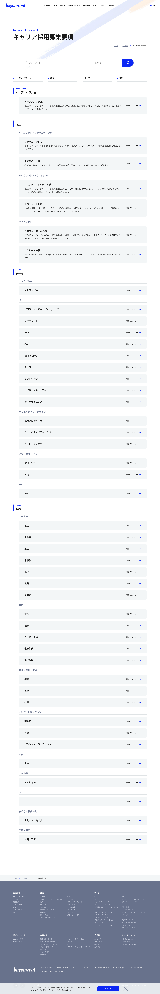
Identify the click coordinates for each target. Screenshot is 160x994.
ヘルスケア (44, 907)
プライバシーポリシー (47, 990)
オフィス (16, 907)
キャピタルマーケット (47, 917)
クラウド (125, 917)
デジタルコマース (128, 920)
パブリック (71, 910)
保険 (69, 897)
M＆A (124, 897)
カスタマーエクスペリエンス (104, 912)
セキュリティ (126, 925)
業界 (121, 78)
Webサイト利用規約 (118, 967)
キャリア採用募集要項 (47, 942)
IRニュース (98, 939)
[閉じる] (125, 989)
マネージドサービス (128, 928)
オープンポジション (23, 78)
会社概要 (16, 899)
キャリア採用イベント (47, 947)
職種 (52, 78)
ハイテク (43, 897)
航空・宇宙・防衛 (74, 915)
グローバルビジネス (101, 923)
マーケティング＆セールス (103, 925)
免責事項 (97, 947)
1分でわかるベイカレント (49, 944)
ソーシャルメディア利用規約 (134, 967)
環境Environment (128, 939)
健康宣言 (59, 967)
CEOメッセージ (18, 897)
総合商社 (71, 912)
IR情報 (97, 935)
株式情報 (97, 944)
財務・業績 (98, 942)
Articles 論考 (18, 939)
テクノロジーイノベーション (104, 920)
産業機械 (43, 912)
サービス (98, 893)
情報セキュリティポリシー (70, 967)
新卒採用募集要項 (46, 939)
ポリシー (16, 912)
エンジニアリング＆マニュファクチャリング (134, 913)
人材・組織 (125, 907)
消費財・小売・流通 (47, 910)
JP (151, 5)
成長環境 (43, 955)
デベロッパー (72, 907)
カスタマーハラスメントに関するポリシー (52, 971)
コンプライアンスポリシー (47, 967)
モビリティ (44, 904)
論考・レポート (19, 935)
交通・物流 (71, 904)
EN (155, 5)
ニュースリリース (19, 910)
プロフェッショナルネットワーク (79, 947)
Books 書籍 (17, 942)
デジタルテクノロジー (101, 915)
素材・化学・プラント (75, 902)
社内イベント (72, 944)
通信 (41, 902)
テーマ (87, 78)
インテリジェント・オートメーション (134, 903)
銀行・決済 (44, 915)
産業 (42, 893)
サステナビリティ (129, 935)
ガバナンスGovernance (130, 944)
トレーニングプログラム (76, 939)
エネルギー (71, 899)
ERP (95, 897)
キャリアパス (44, 952)
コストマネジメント (128, 910)
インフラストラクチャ (129, 923)
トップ (116, 45)
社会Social (126, 942)
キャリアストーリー (47, 949)
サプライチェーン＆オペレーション (134, 899)
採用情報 (125, 45)
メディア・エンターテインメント (51, 899)
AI (95, 899)
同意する (108, 988)
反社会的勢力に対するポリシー (102, 967)
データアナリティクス (102, 917)
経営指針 (16, 902)
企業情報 (16, 893)
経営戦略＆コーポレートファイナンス (106, 908)
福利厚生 (71, 942)
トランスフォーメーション (103, 902)
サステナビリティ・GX (102, 904)
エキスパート (17, 904)
